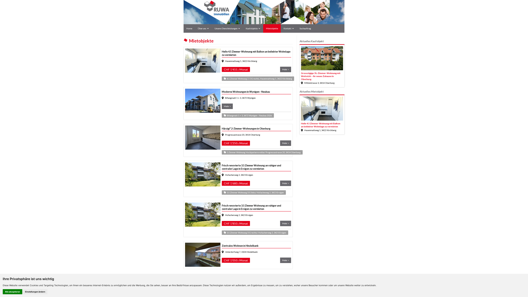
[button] (203, 28)
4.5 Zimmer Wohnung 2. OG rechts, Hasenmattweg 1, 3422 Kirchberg (259, 78)
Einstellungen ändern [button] (35, 292)
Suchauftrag (305, 28)
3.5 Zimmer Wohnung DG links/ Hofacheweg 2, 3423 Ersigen (255, 192)
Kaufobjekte (252, 28)
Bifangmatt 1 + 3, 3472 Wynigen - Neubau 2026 (249, 115)
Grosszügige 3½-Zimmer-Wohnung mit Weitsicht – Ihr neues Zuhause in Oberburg (320, 76)
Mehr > (285, 69)
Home (189, 28)
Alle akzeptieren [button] (12, 292)
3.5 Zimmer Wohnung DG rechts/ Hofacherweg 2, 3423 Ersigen (256, 232)
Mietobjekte (272, 28)
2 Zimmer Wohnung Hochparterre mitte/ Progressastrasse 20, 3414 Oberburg (264, 152)
